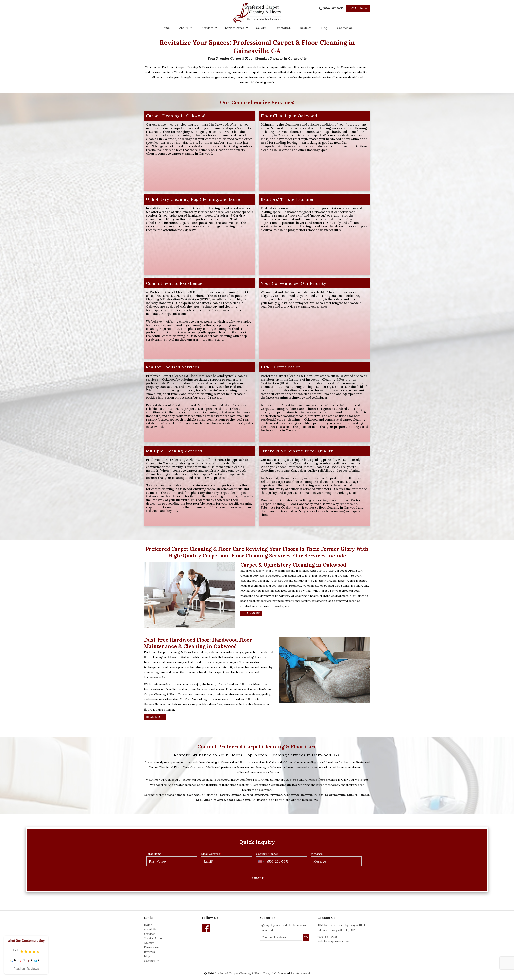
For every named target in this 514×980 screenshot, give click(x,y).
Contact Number (268, 854)
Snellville (203, 800)
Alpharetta (292, 795)
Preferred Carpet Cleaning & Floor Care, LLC (245, 973)
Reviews (305, 28)
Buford (248, 795)
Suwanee (276, 795)
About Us (185, 28)
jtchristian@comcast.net (333, 941)
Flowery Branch (229, 795)
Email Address (211, 854)
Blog (324, 28)
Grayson (217, 800)
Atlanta (180, 795)
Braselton (261, 795)
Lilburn (352, 795)
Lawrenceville (335, 795)
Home (165, 28)
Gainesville (195, 795)
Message (317, 854)
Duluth (319, 795)
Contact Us (345, 28)
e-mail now (358, 8)
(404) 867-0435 (333, 8)
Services (149, 934)
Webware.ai (302, 973)
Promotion (283, 28)
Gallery (261, 28)
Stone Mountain (238, 800)
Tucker (364, 795)
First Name (154, 854)
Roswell (306, 795)
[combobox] (260, 861)
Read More (251, 613)
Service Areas (234, 28)
